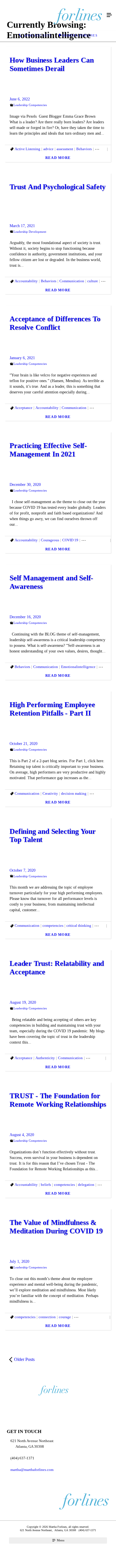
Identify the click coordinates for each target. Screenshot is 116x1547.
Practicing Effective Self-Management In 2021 (48, 449)
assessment (65, 149)
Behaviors (84, 149)
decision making (73, 793)
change (100, 149)
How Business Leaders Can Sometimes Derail (51, 64)
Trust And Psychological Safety (58, 187)
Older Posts (24, 1359)
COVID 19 (70, 540)
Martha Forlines (80, 35)
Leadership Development (30, 231)
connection (47, 1317)
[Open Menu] (109, 15)
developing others (95, 540)
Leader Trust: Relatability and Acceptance (57, 967)
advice (48, 149)
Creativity (50, 793)
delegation (86, 1184)
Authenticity (45, 1058)
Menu (60, 1540)
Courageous (50, 540)
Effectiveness (100, 793)
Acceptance (23, 408)
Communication (71, 281)
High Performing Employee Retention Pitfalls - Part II (52, 709)
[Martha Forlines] (52, 15)
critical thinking (78, 925)
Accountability (26, 281)
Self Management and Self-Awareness (51, 582)
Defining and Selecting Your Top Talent (53, 835)
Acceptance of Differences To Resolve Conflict (55, 323)
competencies (53, 925)
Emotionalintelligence (78, 667)
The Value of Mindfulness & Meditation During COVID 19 (56, 1226)
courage (65, 1317)
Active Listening (27, 149)
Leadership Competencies (30, 105)
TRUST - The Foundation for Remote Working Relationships (58, 1100)
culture (92, 281)
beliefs (46, 1184)
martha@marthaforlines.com (31, 1470)
